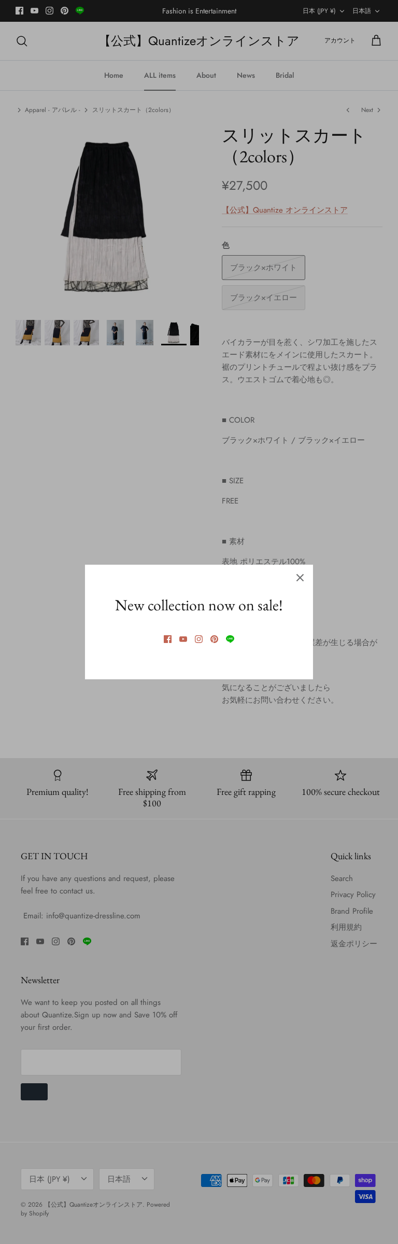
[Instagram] (199, 639)
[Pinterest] (214, 639)
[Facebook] (168, 639)
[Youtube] (183, 639)
